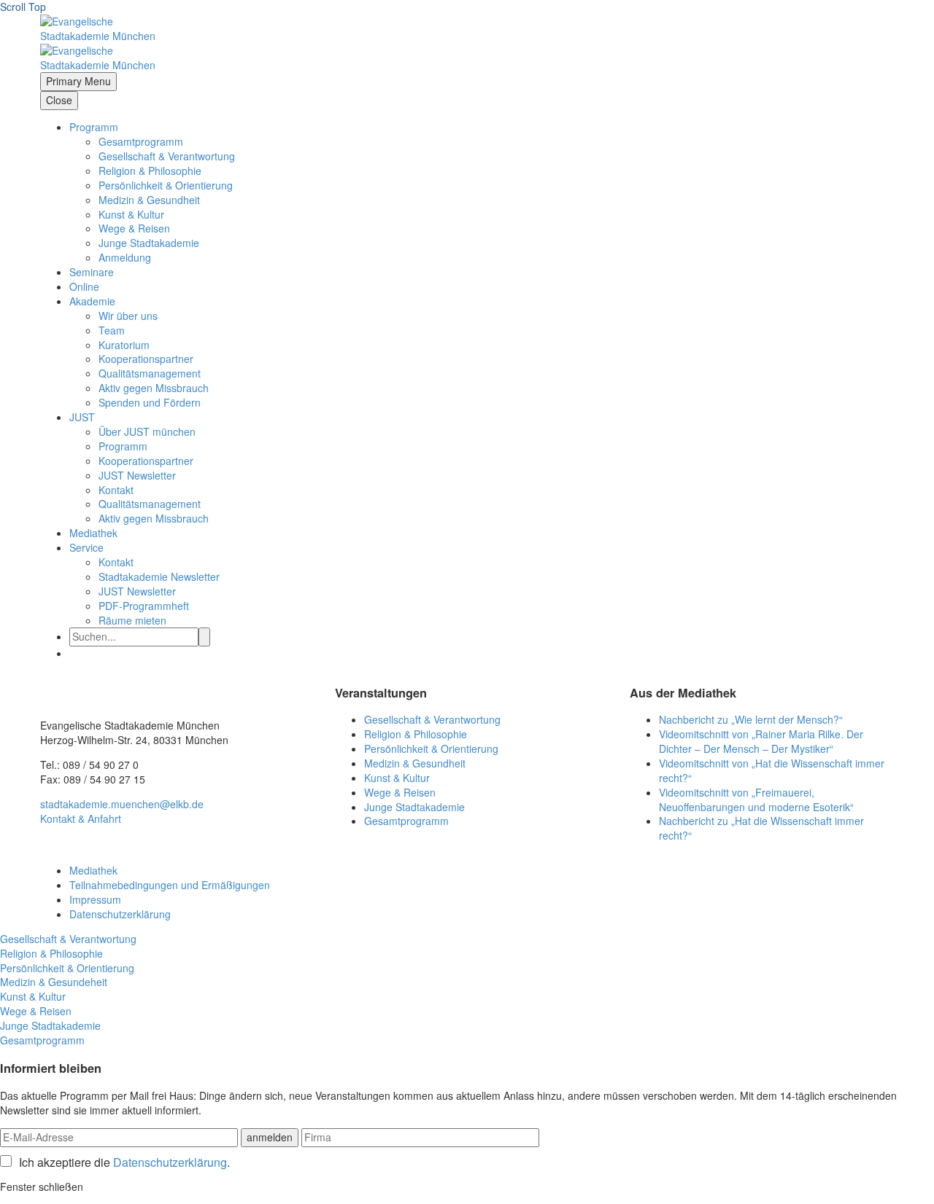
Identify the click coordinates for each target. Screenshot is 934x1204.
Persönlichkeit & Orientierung (166, 185)
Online (84, 286)
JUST (82, 417)
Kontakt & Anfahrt (80, 818)
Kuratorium (124, 344)
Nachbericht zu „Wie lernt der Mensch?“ (751, 719)
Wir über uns (128, 315)
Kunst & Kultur (131, 214)
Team (112, 330)
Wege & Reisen (134, 228)
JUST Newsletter (137, 475)
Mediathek (93, 532)
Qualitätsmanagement (150, 373)
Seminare (91, 272)
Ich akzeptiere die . (124, 1162)
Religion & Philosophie (150, 170)
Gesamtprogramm (141, 141)
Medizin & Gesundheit (149, 199)
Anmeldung (125, 257)
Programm (93, 127)
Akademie (92, 301)
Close (59, 100)
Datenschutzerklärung (120, 914)
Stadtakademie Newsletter (159, 576)
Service (86, 547)
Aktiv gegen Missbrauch (154, 387)
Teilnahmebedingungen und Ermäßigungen (169, 884)
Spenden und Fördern (150, 402)
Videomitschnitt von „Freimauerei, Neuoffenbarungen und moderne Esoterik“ (756, 799)
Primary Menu (78, 81)
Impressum (95, 899)
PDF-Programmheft (144, 605)
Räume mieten (132, 620)
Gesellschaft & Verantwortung (167, 156)
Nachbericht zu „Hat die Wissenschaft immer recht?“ (761, 828)
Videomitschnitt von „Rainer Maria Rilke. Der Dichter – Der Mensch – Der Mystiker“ (761, 741)
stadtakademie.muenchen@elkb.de (122, 804)
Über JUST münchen (147, 431)
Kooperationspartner (146, 358)
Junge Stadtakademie (149, 242)
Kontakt (116, 489)
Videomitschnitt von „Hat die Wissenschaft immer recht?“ (771, 770)
